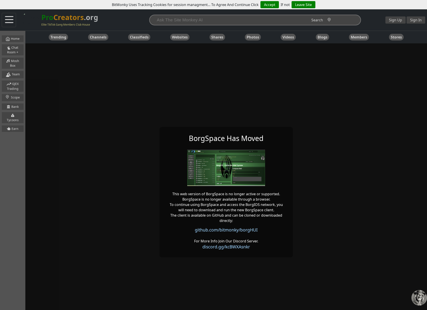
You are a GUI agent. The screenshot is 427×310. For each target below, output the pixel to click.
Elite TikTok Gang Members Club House (65, 24)
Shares (217, 37)
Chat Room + (12, 49)
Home (15, 38)
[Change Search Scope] (330, 20)
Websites (180, 37)
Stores (396, 37)
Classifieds (139, 37)
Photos (253, 37)
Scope (15, 97)
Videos (288, 37)
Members (359, 37)
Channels (98, 37)
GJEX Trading (13, 86)
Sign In (416, 20)
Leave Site (303, 4)
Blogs (322, 37)
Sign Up (395, 20)
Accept (269, 4)
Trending (58, 37)
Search (317, 20)
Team (15, 74)
